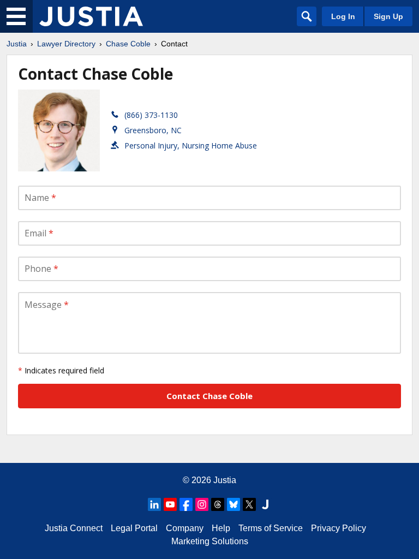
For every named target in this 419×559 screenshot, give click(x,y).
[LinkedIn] (154, 504)
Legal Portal (134, 528)
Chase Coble (128, 43)
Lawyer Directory (66, 43)
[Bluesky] (233, 504)
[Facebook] (186, 504)
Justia (17, 43)
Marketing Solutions (209, 541)
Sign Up (388, 16)
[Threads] (217, 504)
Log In (343, 16)
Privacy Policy (338, 528)
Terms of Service (270, 528)
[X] (249, 504)
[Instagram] (201, 504)
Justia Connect (74, 528)
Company (184, 528)
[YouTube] (170, 504)
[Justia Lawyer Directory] (91, 16)
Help (221, 528)
